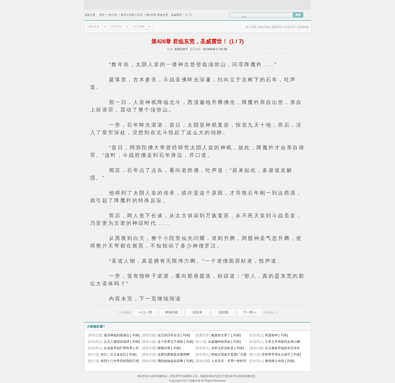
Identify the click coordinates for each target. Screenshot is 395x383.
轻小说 (113, 14)
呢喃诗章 (163, 348)
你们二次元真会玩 (113, 354)
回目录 (197, 312)
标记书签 (264, 27)
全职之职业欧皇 (222, 348)
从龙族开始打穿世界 (118, 348)
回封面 (223, 312)
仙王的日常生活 (168, 335)
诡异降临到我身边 (116, 335)
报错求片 (277, 27)
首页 (102, 14)
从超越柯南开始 (219, 341)
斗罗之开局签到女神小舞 (282, 341)
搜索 (298, 14)
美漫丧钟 (271, 335)
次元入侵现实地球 (116, 341)
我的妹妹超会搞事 (170, 361)
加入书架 (251, 27)
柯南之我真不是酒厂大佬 (228, 354)
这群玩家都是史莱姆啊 (173, 354)
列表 (135, 335)
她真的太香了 (220, 335)
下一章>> (249, 312)
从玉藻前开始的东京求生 (282, 348)
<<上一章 (145, 312)
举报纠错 (171, 312)
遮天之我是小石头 (132, 14)
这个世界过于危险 (170, 341)
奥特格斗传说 (274, 361)
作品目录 (290, 27)
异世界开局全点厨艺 (276, 354)
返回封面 (303, 27)
